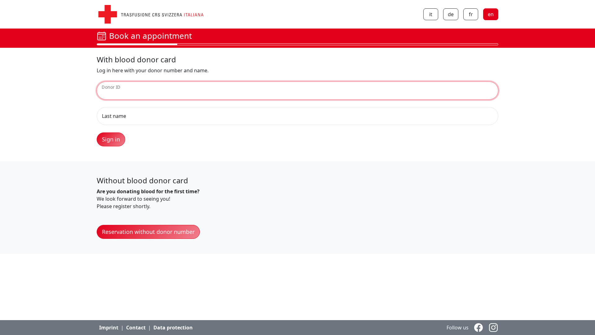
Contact (136, 327)
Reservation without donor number (148, 231)
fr (471, 14)
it (430, 14)
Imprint (108, 327)
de (451, 14)
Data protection (173, 327)
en (491, 14)
